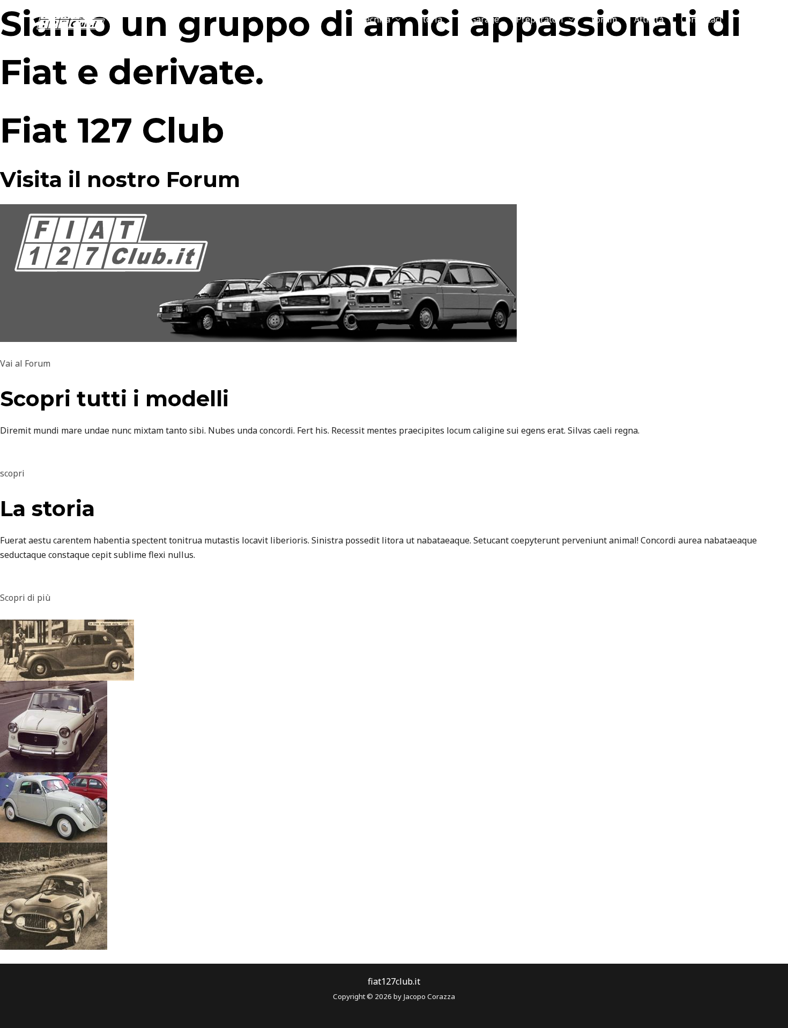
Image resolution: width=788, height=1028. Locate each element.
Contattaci (701, 19)
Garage (484, 19)
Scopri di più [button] (25, 598)
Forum (604, 19)
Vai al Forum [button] (25, 363)
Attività (649, 19)
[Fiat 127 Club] (62, 18)
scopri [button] (12, 473)
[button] (755, 19)
